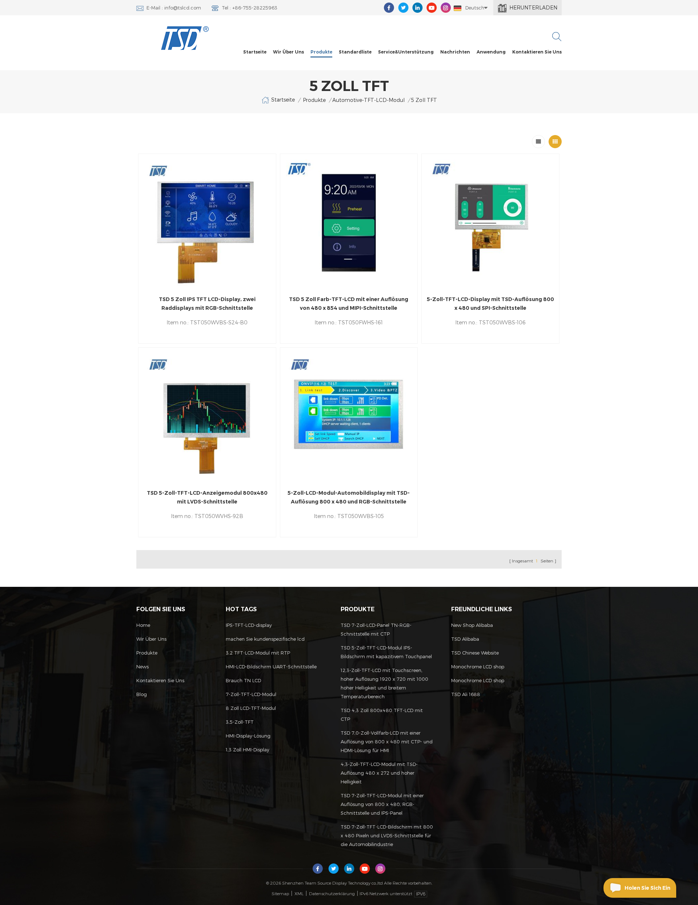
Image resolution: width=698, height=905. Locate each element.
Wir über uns (288, 52)
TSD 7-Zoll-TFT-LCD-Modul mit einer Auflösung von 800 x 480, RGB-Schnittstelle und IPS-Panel (382, 804)
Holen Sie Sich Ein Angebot (647, 891)
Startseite (254, 52)
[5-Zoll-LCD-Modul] (207, 222)
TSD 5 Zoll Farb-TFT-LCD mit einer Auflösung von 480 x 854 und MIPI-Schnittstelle (348, 303)
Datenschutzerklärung (332, 893)
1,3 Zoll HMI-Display (247, 749)
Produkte (321, 52)
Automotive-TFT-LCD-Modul (368, 100)
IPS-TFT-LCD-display (249, 625)
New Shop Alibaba (472, 625)
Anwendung (491, 52)
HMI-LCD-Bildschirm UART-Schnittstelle (271, 666)
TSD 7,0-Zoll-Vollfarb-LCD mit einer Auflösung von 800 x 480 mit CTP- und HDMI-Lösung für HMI (387, 741)
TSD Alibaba (465, 639)
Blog (141, 694)
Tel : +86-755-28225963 (249, 8)
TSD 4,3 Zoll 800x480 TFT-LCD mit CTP (382, 714)
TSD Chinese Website (475, 653)
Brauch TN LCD (243, 680)
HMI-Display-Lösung (248, 736)
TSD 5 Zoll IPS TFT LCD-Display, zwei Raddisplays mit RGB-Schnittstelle (207, 303)
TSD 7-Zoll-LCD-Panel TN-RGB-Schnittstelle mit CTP (376, 629)
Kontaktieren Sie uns (537, 52)
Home (143, 625)
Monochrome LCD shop (477, 666)
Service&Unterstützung (406, 52)
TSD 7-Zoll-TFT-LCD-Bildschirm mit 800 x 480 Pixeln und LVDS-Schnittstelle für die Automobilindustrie (387, 835)
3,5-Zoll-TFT (240, 722)
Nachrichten (455, 52)
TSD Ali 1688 (465, 694)
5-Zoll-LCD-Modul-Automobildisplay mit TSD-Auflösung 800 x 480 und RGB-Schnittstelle (349, 497)
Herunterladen (533, 7)
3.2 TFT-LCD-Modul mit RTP (258, 653)
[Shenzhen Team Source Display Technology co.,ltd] (185, 38)
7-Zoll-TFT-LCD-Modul (251, 694)
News (142, 666)
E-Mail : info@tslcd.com (174, 8)
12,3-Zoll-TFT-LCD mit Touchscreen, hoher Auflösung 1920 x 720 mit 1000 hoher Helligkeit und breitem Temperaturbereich (384, 683)
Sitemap (280, 893)
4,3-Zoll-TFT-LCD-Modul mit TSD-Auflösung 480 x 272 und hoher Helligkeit (379, 773)
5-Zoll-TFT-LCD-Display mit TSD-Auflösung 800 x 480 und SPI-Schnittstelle (490, 303)
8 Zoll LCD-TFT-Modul (251, 708)
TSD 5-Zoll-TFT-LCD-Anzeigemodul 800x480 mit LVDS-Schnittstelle (207, 497)
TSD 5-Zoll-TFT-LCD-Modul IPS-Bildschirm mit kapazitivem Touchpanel (386, 652)
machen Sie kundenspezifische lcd (265, 639)
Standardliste (355, 52)
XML (299, 893)
